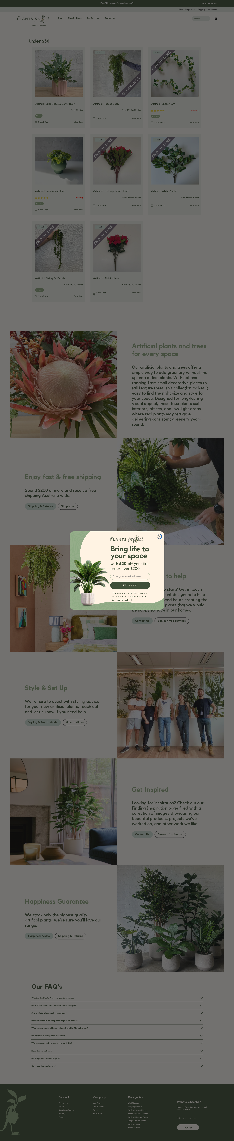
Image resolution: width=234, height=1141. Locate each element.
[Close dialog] (159, 536)
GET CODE (130, 585)
